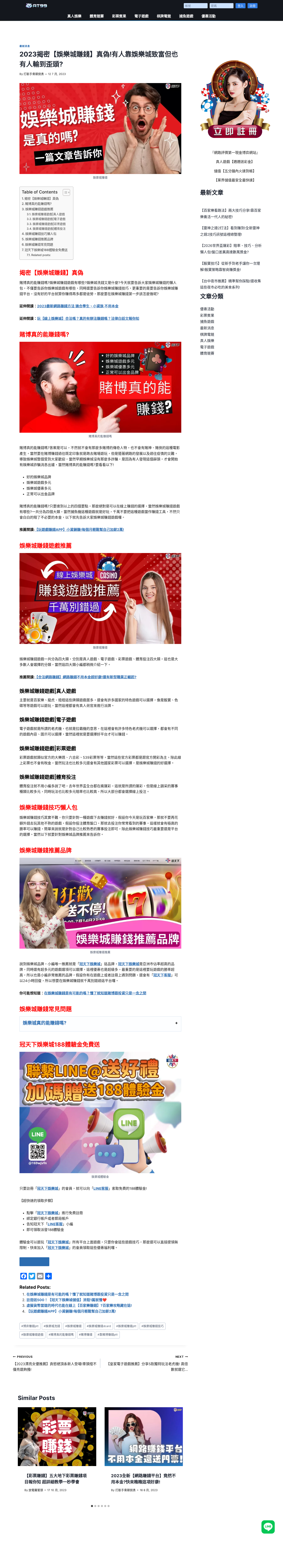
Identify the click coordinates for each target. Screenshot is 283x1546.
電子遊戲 (141, 16)
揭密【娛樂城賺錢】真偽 (41, 198)
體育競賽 (97, 16)
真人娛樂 (74, 16)
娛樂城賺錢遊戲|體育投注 (49, 228)
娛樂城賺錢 (73, 1326)
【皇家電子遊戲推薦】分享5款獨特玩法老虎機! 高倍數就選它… (147, 1363)
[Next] (175, 1454)
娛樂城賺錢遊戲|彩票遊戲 (49, 224)
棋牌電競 (164, 16)
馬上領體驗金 (34, 1261)
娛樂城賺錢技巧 (153, 1326)
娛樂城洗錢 (52, 1326)
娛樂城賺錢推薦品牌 (39, 239)
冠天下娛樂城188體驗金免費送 (46, 250)
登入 (240, 5)
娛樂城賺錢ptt (126, 1326)
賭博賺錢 (85, 1334)
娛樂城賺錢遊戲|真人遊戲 (48, 214)
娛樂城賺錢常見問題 (39, 244)
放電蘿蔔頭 (36, 1490)
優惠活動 (209, 16)
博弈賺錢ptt (30, 1326)
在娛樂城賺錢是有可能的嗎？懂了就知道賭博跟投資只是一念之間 (78, 1294)
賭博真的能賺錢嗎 (61, 1334)
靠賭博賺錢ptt (108, 1334)
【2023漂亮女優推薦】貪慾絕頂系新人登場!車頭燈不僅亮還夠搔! (55, 1363)
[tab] (92, 1506)
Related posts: (41, 255)
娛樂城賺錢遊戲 (32, 1334)
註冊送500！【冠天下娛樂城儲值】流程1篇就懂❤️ (67, 1300)
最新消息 (24, 46)
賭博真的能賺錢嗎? (38, 204)
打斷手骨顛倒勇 (34, 74)
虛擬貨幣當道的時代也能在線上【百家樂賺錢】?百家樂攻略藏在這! (79, 1305)
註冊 (252, 5)
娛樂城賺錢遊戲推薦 (39, 209)
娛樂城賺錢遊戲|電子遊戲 (49, 219)
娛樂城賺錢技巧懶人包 (40, 234)
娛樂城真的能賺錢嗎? (44, 1022)
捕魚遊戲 (186, 16)
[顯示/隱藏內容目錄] (64, 192)
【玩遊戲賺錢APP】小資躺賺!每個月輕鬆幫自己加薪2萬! (71, 1311)
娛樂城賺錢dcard (99, 1326)
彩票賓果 (119, 16)
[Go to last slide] (25, 1454)
